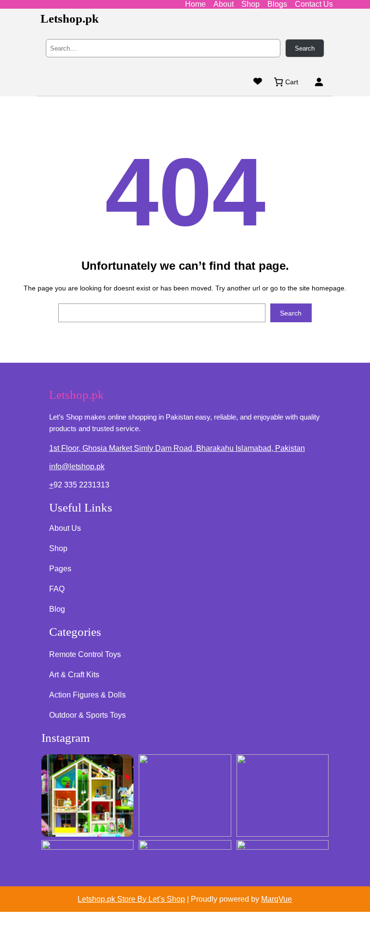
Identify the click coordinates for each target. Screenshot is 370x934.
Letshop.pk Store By (113, 899)
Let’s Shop (166, 899)
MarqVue (276, 899)
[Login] (319, 81)
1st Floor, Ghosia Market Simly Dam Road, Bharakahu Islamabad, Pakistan (177, 448)
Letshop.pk (69, 18)
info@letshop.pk (77, 466)
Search (305, 48)
